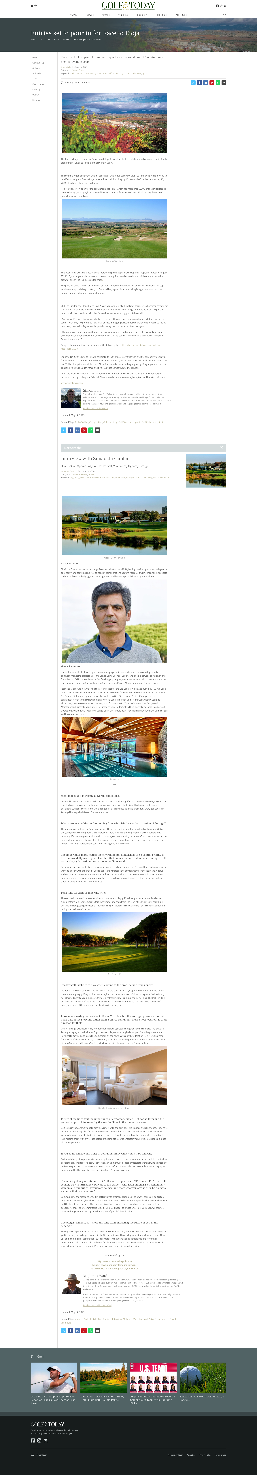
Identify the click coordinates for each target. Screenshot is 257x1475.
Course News (45, 40)
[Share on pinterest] (211, 82)
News (89, 15)
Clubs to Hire (76, 73)
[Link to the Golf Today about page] (35, 6)
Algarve (74, 477)
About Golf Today (175, 1455)
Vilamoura (164, 477)
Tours (105, 15)
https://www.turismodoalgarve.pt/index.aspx (114, 1268)
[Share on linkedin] (205, 82)
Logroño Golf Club (128, 73)
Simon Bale (66, 67)
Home (33, 40)
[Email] (224, 82)
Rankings (123, 15)
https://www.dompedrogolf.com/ (114, 1261)
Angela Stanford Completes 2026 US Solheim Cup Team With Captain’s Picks (152, 1400)
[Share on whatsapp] (218, 82)
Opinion (161, 15)
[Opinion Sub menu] (166, 15)
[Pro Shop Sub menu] (148, 15)
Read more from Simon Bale (95, 408)
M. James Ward (67, 471)
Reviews (36, 100)
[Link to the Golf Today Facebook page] (217, 6)
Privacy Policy (205, 1455)
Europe (66, 40)
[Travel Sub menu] (78, 15)
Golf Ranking (38, 63)
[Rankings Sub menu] (129, 15)
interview (106, 477)
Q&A (137, 477)
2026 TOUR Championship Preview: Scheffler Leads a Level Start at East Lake (53, 1400)
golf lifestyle (83, 477)
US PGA (35, 95)
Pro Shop (142, 15)
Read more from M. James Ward (97, 1305)
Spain (144, 73)
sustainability (146, 477)
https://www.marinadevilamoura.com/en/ (114, 1265)
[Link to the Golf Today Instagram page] (221, 6)
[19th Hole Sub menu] (186, 15)
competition (88, 73)
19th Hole (180, 15)
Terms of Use (220, 1455)
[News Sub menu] (93, 15)
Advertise (191, 1455)
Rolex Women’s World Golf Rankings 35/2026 (202, 1398)
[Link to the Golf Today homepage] (32, 6)
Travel (73, 15)
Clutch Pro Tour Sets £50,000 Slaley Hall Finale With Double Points (102, 1398)
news (139, 73)
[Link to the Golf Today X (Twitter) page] (225, 6)
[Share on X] (193, 82)
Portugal (130, 477)
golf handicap (101, 73)
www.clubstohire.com (72, 383)
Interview (83, 474)
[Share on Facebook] (199, 82)
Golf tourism (113, 73)
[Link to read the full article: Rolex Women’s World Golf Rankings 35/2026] (203, 1377)
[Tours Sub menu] (109, 15)
